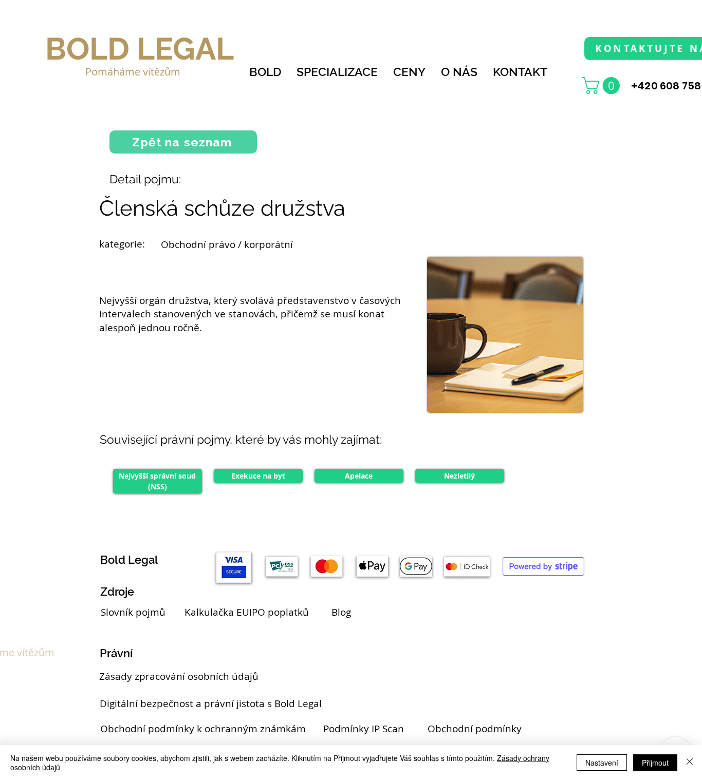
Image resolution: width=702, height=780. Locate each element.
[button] (603, 85)
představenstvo (313, 300)
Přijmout (655, 762)
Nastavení (601, 762)
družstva (189, 300)
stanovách (251, 313)
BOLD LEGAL (139, 49)
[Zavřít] (689, 762)
